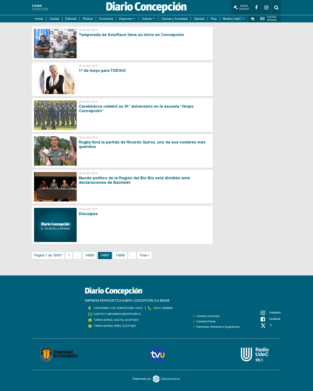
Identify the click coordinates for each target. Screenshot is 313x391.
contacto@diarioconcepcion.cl (117, 314)
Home (39, 18)
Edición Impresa (272, 18)
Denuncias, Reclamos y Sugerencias (218, 326)
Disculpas (88, 213)
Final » (145, 255)
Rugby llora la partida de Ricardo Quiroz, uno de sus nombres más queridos (142, 144)
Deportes (125, 18)
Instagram (275, 312)
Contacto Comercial (208, 316)
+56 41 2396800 (162, 308)
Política (88, 18)
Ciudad (54, 18)
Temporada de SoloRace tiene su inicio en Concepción (131, 34)
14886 (89, 255)
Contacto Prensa (205, 321)
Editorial (70, 18)
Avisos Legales (244, 7)
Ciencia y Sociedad (174, 18)
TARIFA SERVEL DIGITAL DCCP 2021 (116, 320)
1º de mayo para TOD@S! (102, 70)
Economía (106, 18)
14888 (120, 255)
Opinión (199, 18)
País (214, 18)
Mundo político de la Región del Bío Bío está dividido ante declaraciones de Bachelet (134, 180)
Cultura (147, 18)
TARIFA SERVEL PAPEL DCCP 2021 (115, 325)
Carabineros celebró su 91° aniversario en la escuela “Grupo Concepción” (136, 108)
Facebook (274, 318)
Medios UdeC (232, 18)
